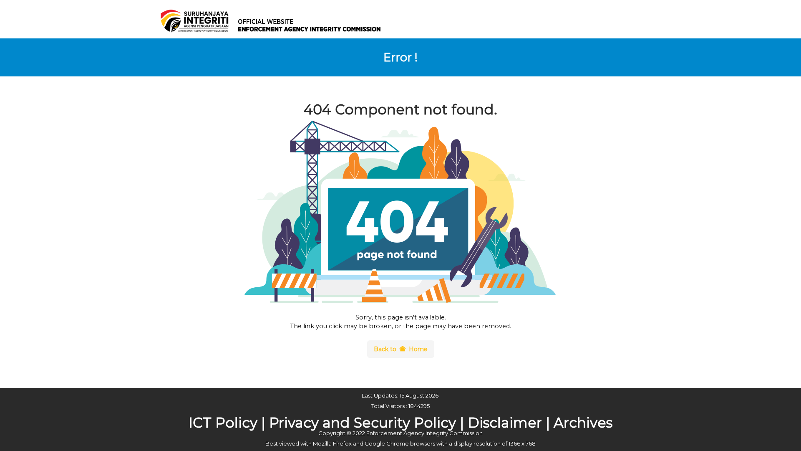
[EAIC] (275, 18)
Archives (583, 422)
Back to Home (401, 349)
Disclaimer (505, 422)
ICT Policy (223, 422)
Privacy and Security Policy (362, 422)
